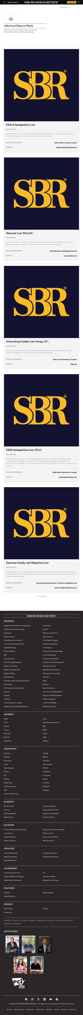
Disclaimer (49, 1009)
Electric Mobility (9, 651)
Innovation (41, 920)
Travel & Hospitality (49, 703)
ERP (5, 655)
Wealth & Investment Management (16, 706)
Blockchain (7, 761)
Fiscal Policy (8, 833)
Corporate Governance (12, 873)
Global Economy (10, 837)
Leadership (61, 920)
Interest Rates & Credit (50, 810)
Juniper (6, 730)
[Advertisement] (64, 25)
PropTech (46, 783)
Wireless (46, 741)
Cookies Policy (40, 1009)
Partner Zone (72, 1009)
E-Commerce (47, 648)
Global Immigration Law (20, 125)
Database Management (51, 722)
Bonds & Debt (9, 806)
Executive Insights (49, 876)
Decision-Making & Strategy (13, 876)
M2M (44, 730)
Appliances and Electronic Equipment (17, 626)
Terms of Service (19, 1009)
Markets (15, 920)
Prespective (8, 912)
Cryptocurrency (9, 637)
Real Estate (8, 684)
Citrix (5, 722)
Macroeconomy (48, 841)
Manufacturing (9, 677)
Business (7, 920)
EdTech (45, 768)
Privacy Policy (30, 1009)
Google (6, 726)
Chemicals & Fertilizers (50, 640)
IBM (44, 726)
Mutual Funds (8, 817)
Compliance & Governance (13, 640)
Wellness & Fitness (49, 706)
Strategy (51, 920)
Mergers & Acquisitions (51, 813)
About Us (9, 1009)
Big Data (7, 757)
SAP (5, 790)
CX (44, 873)
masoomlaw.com (70, 256)
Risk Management (10, 860)
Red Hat (7, 737)
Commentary (8, 909)
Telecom (7, 699)
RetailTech (46, 786)
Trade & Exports (48, 817)
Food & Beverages (49, 655)
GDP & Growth (48, 833)
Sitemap (56, 1009)
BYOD (6, 719)
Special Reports (9, 896)
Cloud (6, 764)
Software (46, 790)
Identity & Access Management (53, 662)
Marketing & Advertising (51, 670)
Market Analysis (48, 893)
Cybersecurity (47, 764)
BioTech (45, 757)
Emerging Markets (49, 806)
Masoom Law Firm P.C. (20, 233)
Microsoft (7, 733)
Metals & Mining (9, 673)
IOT (5, 775)
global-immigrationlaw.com (66, 147)
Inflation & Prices (10, 841)
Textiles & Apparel (49, 699)
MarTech (7, 779)
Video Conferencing (11, 794)
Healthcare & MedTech (51, 659)
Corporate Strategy (10, 853)
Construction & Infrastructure (14, 644)
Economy (24, 920)
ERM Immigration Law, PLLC (24, 450)
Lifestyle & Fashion (49, 666)
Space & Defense (49, 688)
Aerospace (8, 633)
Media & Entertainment (12, 670)
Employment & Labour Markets (54, 830)
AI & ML (45, 753)
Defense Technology (50, 644)
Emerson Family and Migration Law (27, 563)
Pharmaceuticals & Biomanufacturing (16, 681)
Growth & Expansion (50, 853)
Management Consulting (51, 673)
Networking (8, 783)
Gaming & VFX (9, 659)
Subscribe (71, 2)
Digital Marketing (10, 648)
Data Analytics (9, 768)
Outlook (45, 909)
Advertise (64, 1009)
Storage (7, 695)
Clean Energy (47, 637)
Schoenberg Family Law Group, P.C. (27, 341)
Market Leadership (10, 857)
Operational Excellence (51, 857)
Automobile (47, 626)
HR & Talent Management (13, 662)
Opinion (69, 920)
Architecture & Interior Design (14, 629)
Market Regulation (10, 813)
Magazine (17, 924)
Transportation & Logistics (13, 703)
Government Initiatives (50, 837)
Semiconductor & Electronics (14, 688)
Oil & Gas (46, 677)
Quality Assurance (10, 786)
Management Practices (51, 880)
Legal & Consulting (10, 666)
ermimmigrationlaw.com (68, 477)
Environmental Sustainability (52, 651)
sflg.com (73, 364)
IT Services (46, 775)
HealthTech (46, 772)
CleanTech (46, 761)
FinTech (6, 772)
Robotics (46, 684)
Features (8, 924)
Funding (7, 810)
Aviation (45, 629)
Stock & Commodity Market (52, 692)
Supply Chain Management (52, 695)
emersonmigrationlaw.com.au (66, 588)
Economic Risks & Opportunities (15, 830)
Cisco (45, 719)
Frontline (7, 893)
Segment (32, 920)
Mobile (45, 779)
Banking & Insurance (50, 633)
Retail (45, 681)
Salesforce (7, 741)
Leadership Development (13, 880)
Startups (7, 692)
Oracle (45, 733)
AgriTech (7, 753)
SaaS (44, 737)
